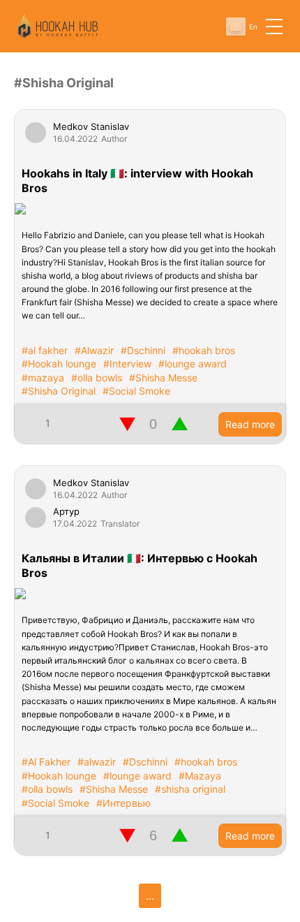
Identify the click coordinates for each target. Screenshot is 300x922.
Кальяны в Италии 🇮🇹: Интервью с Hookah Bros (139, 565)
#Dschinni (143, 350)
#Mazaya (200, 776)
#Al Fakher (46, 762)
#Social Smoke (136, 391)
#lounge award (192, 363)
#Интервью (123, 803)
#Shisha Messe (163, 377)
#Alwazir (94, 350)
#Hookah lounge (59, 363)
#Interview (127, 363)
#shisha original (190, 789)
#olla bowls (96, 377)
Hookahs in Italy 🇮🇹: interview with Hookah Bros (137, 180)
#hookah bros (203, 350)
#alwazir (96, 762)
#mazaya (43, 377)
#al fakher (45, 350)
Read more (250, 424)
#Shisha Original (59, 391)
